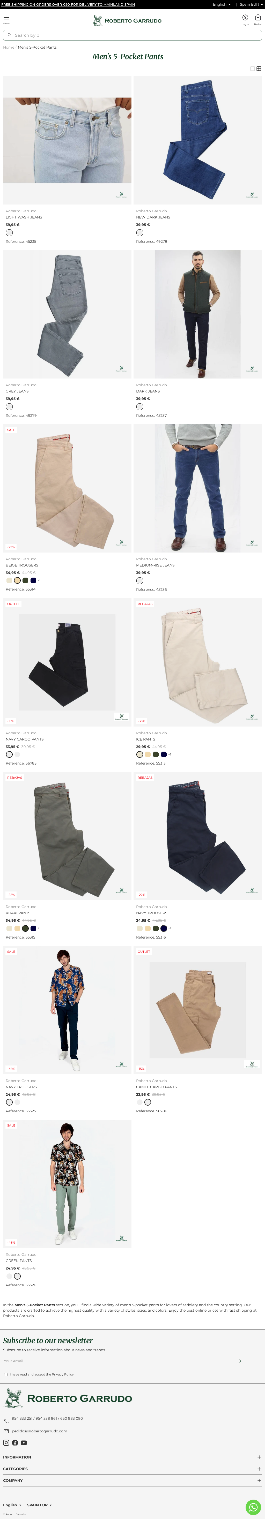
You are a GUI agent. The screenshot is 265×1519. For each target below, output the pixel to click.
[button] (258, 20)
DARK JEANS (148, 391)
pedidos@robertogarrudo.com (39, 1431)
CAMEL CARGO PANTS (156, 1087)
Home (8, 47)
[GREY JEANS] (67, 314)
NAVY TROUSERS (151, 913)
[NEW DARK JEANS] (198, 140)
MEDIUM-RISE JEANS (155, 565)
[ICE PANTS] (198, 662)
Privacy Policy (63, 1374)
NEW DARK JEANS (153, 217)
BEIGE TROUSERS (22, 565)
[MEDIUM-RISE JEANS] (198, 488)
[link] (9, 580)
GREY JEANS (17, 391)
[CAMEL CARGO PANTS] (198, 1010)
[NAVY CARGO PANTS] (67, 662)
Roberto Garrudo (15, 1514)
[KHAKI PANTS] (67, 836)
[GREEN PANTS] (67, 1184)
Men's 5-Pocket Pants (37, 47)
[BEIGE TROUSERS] (67, 488)
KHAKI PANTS (18, 913)
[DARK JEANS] (198, 314)
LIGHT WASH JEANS (24, 217)
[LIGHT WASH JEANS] (67, 140)
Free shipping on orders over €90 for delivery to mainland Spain (68, 4)
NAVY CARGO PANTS (25, 739)
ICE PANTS (145, 739)
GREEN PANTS (19, 1260)
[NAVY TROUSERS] (198, 836)
